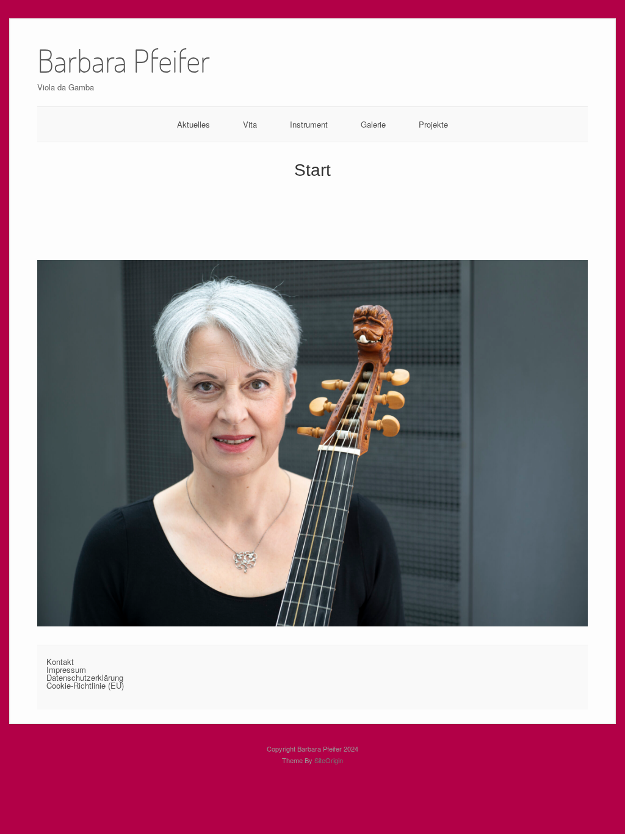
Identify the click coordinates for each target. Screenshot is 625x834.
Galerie (373, 124)
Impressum (66, 669)
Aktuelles (193, 124)
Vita (250, 124)
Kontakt (60, 661)
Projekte (433, 124)
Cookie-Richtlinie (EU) (85, 685)
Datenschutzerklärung (84, 677)
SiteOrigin (328, 760)
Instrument (309, 124)
